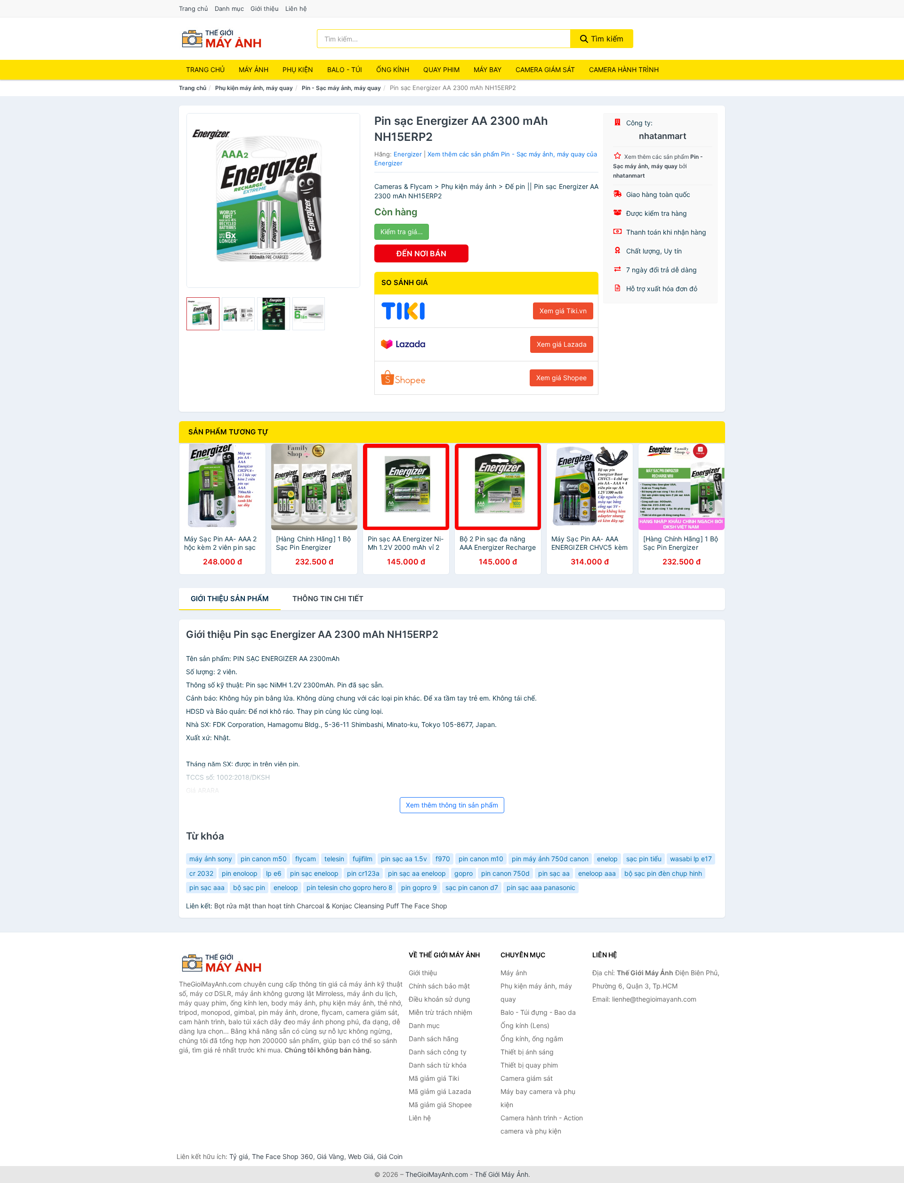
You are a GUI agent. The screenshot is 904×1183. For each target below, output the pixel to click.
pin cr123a (363, 873)
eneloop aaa (597, 873)
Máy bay (487, 69)
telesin (334, 859)
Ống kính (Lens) (524, 1025)
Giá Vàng (330, 1156)
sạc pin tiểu (644, 859)
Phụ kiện (297, 69)
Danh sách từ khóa (438, 1065)
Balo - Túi (344, 69)
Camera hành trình (624, 69)
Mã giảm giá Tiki (434, 1078)
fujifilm (362, 859)
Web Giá (360, 1156)
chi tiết (327, 598)
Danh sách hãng (434, 1039)
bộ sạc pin (249, 887)
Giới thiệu (264, 8)
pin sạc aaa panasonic (541, 887)
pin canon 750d (505, 873)
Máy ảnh (253, 69)
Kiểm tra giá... (401, 232)
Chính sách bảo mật (439, 986)
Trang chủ (193, 8)
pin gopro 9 (419, 887)
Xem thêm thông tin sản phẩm (452, 805)
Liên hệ (296, 8)
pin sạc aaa (207, 887)
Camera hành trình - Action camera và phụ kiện (541, 1124)
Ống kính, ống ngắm (531, 1039)
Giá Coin (390, 1156)
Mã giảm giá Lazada (440, 1091)
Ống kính (392, 69)
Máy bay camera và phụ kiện (537, 1098)
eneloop (286, 887)
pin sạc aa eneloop (417, 873)
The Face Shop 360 (282, 1156)
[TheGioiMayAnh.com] (221, 38)
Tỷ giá (238, 1156)
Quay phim (441, 69)
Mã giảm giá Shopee (440, 1105)
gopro (463, 873)
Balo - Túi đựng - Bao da (538, 1012)
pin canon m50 (264, 859)
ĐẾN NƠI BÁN (421, 253)
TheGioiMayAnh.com (436, 1174)
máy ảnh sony (210, 859)
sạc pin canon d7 (471, 887)
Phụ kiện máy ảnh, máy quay (254, 87)
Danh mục (229, 8)
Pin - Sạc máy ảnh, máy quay (341, 87)
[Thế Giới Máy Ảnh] (226, 963)
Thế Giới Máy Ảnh (501, 1174)
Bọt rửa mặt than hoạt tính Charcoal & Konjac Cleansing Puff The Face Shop (330, 906)
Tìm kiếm (606, 38)
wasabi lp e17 (691, 859)
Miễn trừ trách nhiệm (440, 1012)
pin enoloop (240, 873)
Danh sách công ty (438, 1052)
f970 (443, 859)
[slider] (202, 313)
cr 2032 (201, 873)
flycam (305, 859)
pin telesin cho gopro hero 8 (350, 887)
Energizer (408, 154)
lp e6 (274, 873)
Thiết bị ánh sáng (527, 1052)
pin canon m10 (481, 859)
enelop (607, 859)
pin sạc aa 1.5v (404, 859)
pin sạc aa (554, 873)
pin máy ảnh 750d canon (550, 859)
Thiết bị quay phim (529, 1065)
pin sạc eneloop (314, 873)
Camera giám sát (545, 69)
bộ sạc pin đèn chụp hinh (663, 873)
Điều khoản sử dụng (439, 999)
